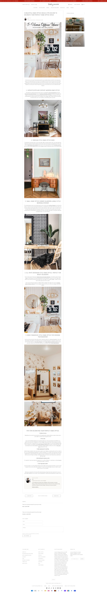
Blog (39, 563)
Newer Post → (56, 495)
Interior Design (70, 13)
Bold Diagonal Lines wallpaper (33, 145)
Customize (24, 556)
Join (82, 558)
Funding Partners (41, 560)
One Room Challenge (52, 205)
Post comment (26, 535)
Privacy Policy (24, 563)
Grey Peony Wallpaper (38, 341)
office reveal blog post (55, 343)
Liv (32, 479)
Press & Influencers (41, 556)
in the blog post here (57, 145)
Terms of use (24, 561)
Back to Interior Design (42, 495)
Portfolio (40, 555)
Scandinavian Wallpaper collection (45, 93)
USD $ (53, 579)
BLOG (49, 585)
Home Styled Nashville (53, 92)
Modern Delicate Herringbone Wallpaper (43, 277)
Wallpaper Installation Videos (27, 553)
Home (45, 585)
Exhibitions (40, 561)
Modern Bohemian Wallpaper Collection (52, 341)
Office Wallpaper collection (43, 444)
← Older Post (29, 495)
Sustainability (40, 558)
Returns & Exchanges (26, 560)
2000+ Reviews (40, 553)
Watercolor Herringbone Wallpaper (30, 93)
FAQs (23, 558)
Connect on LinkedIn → (35, 487)
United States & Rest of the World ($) (53, 583)
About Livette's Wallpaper (70, 585)
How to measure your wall (26, 555)
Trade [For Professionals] (57, 585)
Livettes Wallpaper (36, 585)
